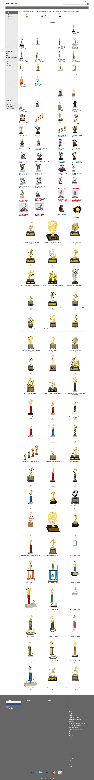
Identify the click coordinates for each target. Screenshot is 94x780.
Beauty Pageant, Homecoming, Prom (11, 27)
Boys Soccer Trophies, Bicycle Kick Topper (31, 307)
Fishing (7, 55)
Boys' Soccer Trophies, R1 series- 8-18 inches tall (53, 438)
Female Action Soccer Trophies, (75, 371)
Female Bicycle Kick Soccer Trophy (53, 461)
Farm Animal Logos (71, 756)
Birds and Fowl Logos (71, 762)
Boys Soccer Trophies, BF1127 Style (31, 263)
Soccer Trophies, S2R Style (53, 660)
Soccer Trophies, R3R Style (31, 636)
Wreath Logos (70, 713)
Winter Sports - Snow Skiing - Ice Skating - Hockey (75, 729)
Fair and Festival (9, 51)
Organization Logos (71, 721)
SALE (20, 7)
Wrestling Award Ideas (10, 108)
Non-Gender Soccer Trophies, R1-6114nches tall (30, 555)
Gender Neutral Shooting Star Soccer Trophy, (75, 307)
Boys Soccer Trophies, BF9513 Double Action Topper (53, 285)
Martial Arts (8, 69)
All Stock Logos (70, 766)
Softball (7, 94)
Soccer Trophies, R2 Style (31, 609)
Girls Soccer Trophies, (53, 505)
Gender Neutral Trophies (43, 18)
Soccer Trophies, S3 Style (75, 660)
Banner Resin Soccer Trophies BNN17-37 (75, 285)
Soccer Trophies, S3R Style (31, 687)
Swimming (7, 96)
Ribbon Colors (70, 733)
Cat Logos (70, 760)
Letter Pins (8, 67)
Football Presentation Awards (11, 57)
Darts (7, 45)
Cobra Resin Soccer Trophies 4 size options (30, 461)
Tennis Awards (8, 98)
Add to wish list (31, 244)
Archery (7, 18)
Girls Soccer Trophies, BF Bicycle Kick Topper (53, 393)
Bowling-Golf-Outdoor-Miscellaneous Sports (75, 719)
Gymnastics (8, 61)
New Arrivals (14, 7)
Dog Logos (70, 768)
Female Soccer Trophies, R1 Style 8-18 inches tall (52, 483)
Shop (8, 7)
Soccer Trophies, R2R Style (53, 609)
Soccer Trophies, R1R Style (75, 582)
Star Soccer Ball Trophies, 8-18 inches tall (53, 416)
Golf (7, 59)
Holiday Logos (70, 715)
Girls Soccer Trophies (59, 18)
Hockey (7, 63)
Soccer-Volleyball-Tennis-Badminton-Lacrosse (75, 725)
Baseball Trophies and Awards (11, 22)
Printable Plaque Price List (72, 737)
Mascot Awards (8, 71)
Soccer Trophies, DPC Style (30, 582)
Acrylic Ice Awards (9, 16)
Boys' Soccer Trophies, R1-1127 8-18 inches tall (31, 438)
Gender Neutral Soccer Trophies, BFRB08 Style (31, 350)
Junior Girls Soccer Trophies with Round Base (75, 687)
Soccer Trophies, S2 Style (31, 660)
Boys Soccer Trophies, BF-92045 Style (75, 263)
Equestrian (8, 49)
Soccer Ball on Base (75, 505)
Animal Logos (70, 764)
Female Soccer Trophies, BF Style (75, 533)
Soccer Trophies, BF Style (53, 533)
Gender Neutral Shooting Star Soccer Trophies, (30, 285)
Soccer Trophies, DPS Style (53, 582)
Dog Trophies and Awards (10, 47)
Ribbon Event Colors (71, 735)
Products (9, 12)
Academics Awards (9, 14)
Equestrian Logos (71, 758)
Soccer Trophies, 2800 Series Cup (53, 371)
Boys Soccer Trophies (27, 18)
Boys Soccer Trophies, (75, 328)
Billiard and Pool (9, 29)
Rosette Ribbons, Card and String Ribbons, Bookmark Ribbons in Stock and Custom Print (11, 83)
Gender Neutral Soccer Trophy (75, 242)
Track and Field (8, 100)
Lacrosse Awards (9, 65)
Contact (25, 7)
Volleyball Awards (9, 106)
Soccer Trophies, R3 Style (75, 609)
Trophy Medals (8, 104)
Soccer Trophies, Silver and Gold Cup (31, 533)
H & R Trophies (11, 3)
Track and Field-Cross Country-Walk (73, 727)
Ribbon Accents (71, 731)
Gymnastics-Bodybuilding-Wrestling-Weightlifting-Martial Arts (77, 723)
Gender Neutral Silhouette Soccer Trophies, (53, 263)
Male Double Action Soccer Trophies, (31, 328)
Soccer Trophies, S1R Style (75, 636)
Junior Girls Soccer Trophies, (53, 687)
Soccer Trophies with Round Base (30, 393)
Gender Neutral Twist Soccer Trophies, (53, 307)
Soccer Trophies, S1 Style (53, 636)
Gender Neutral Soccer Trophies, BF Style (53, 242)
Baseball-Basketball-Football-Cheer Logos (74, 717)
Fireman (7, 53)
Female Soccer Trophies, (75, 461)
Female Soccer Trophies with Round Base (31, 483)
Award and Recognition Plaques (11, 20)
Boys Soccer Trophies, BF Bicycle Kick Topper (30, 242)
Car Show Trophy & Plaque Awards (10, 36)
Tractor (7, 102)
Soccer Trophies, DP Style (75, 555)
